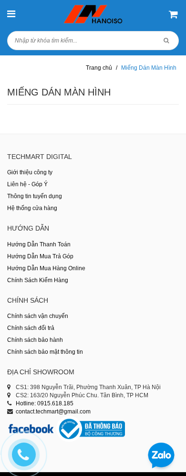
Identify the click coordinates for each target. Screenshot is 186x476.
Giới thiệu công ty (29, 172)
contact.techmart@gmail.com (53, 411)
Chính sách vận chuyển (37, 316)
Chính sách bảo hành (35, 340)
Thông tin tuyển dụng (34, 196)
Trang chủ (99, 67)
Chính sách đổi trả (30, 328)
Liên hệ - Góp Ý (27, 184)
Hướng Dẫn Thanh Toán (39, 244)
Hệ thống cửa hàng (32, 208)
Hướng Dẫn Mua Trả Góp (40, 256)
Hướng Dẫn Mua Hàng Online (46, 268)
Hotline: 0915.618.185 (44, 403)
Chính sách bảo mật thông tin (45, 352)
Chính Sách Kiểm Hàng (37, 280)
